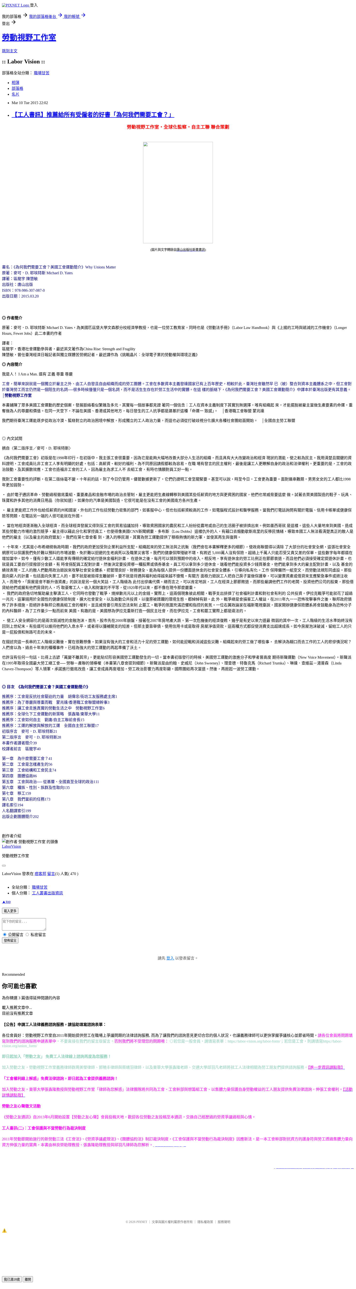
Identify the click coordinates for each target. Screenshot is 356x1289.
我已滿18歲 (12, 1279)
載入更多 (10, 911)
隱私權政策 (205, 1222)
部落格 (17, 88)
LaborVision (11, 846)
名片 (15, 94)
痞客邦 (40, 874)
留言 (51, 874)
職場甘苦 (41, 73)
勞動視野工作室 (29, 37)
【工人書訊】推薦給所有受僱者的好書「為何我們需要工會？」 (93, 115)
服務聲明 (224, 1222)
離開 (28, 1279)
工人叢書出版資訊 (47, 893)
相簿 (15, 83)
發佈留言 (10, 940)
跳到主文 (9, 51)
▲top (6, 902)
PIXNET (141, 1222)
